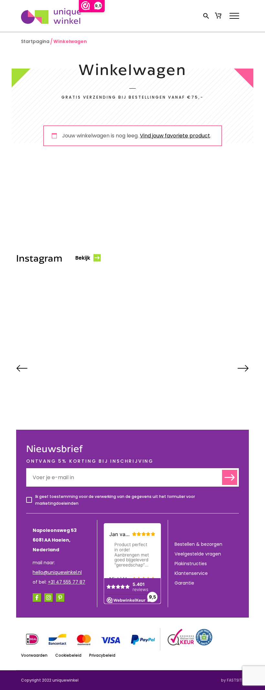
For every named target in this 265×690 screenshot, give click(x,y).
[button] (206, 15)
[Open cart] (218, 16)
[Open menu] (234, 16)
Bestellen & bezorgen (198, 544)
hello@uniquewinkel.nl (57, 572)
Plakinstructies (191, 563)
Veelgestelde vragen (198, 554)
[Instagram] (48, 597)
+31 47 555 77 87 (66, 582)
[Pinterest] (60, 597)
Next (243, 368)
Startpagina (35, 41)
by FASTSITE (232, 680)
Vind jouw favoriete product (175, 135)
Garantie (184, 583)
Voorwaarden (34, 655)
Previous (21, 368)
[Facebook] (37, 597)
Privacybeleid (102, 655)
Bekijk (82, 258)
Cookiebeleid (68, 655)
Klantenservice (191, 573)
